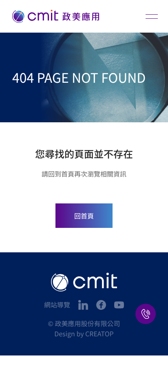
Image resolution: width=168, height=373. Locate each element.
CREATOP (99, 333)
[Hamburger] (151, 16)
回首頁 (84, 216)
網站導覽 (57, 304)
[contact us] (145, 314)
